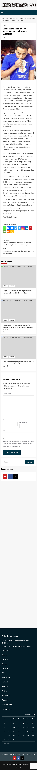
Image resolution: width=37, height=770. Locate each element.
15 (4, 731)
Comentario (7, 393)
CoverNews (26, 764)
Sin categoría (6, 695)
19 (23, 731)
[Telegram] (19, 228)
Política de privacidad (28, 754)
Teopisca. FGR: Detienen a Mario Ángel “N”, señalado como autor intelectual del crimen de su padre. (18, 327)
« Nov (4, 744)
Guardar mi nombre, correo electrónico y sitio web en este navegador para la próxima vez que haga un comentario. (18, 443)
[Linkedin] (26, 228)
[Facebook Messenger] (12, 228)
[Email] (4, 231)
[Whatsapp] (4, 228)
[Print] (8, 231)
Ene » (8, 744)
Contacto (5, 754)
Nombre (6, 420)
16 (9, 731)
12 (23, 727)
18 (18, 731)
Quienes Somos (15, 754)
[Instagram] (23, 228)
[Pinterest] (30, 228)
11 (18, 727)
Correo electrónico (23, 421)
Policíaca (12, 285)
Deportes (5, 668)
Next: (18, 251)
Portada (4, 691)
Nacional (5, 682)
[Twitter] (15, 228)
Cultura (4, 664)
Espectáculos (6, 677)
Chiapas (5, 25)
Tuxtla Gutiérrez (7, 704)
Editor (4, 673)
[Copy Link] (12, 231)
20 (28, 731)
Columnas (5, 659)
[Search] (34, 12)
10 (14, 727)
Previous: (17, 242)
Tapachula (5, 700)
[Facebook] (8, 228)
